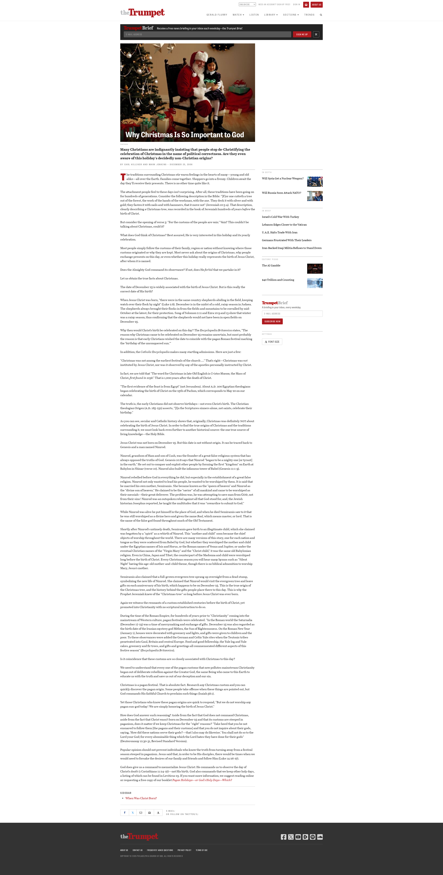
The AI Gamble (271, 265)
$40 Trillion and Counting (278, 279)
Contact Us (138, 850)
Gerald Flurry (217, 14)
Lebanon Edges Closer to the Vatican (284, 224)
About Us (316, 4)
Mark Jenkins (158, 164)
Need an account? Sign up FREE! (274, 4)
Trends (309, 14)
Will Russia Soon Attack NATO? (281, 192)
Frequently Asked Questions (160, 850)
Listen (254, 14)
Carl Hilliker (133, 164)
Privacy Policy (184, 850)
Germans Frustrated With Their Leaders (286, 240)
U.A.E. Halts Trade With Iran (279, 232)
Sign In (296, 4)
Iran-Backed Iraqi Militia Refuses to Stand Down (292, 248)
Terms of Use (202, 850)
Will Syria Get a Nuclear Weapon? (283, 178)
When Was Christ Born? (141, 798)
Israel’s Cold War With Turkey (280, 216)
